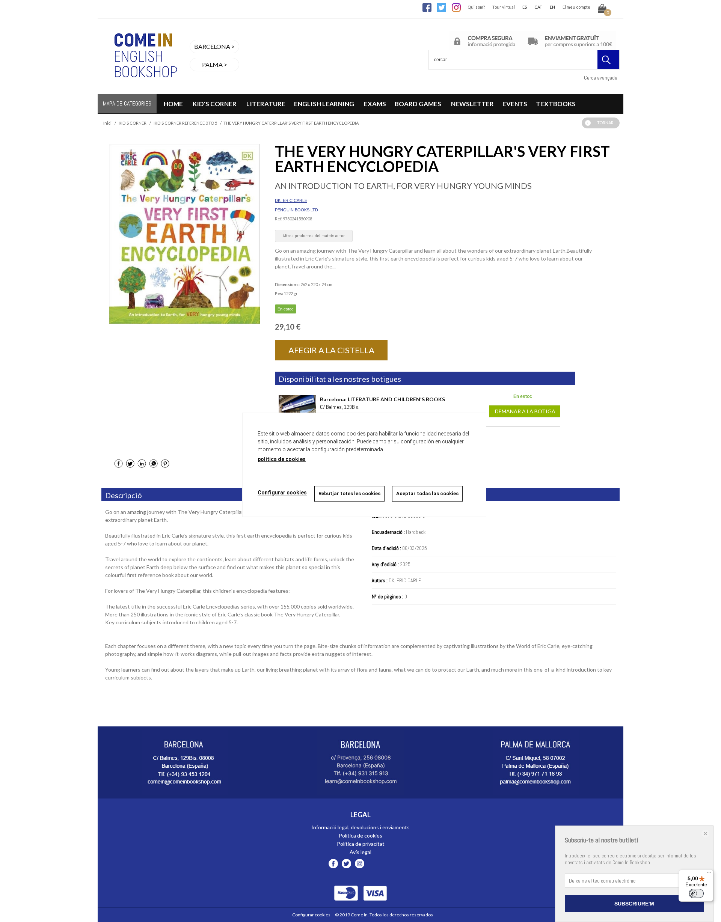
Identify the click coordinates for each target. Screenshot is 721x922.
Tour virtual (503, 7)
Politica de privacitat (361, 844)
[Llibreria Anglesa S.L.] (145, 89)
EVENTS (514, 104)
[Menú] (708, 873)
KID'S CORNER (215, 104)
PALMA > (214, 64)
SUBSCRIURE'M (634, 904)
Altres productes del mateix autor (314, 236)
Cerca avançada (600, 77)
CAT (538, 7)
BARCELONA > (214, 46)
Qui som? (476, 7)
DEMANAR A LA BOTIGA (524, 411)
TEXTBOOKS (556, 104)
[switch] (696, 893)
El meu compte (576, 7)
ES (524, 7)
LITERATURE (265, 104)
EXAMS (375, 104)
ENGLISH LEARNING (324, 104)
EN (552, 7)
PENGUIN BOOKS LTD (296, 210)
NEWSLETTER (472, 104)
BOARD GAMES (418, 104)
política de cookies (282, 459)
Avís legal (360, 852)
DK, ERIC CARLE (291, 200)
